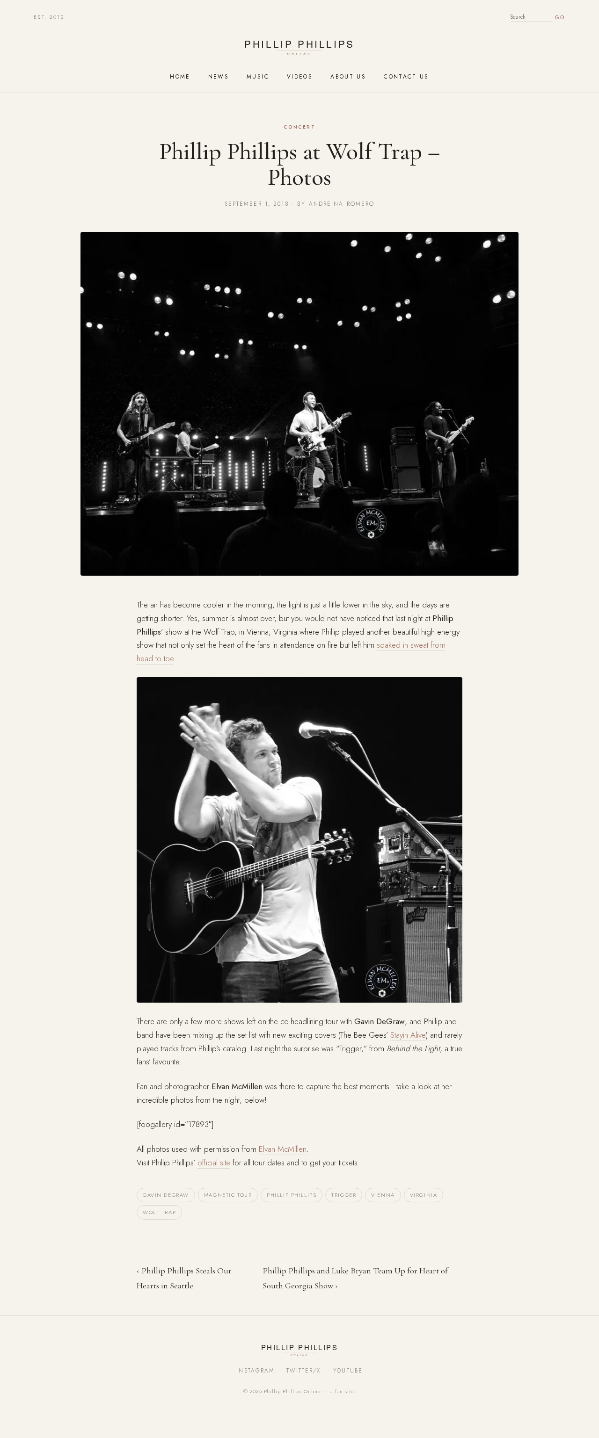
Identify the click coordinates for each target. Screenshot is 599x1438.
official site (213, 1162)
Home (180, 76)
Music (258, 76)
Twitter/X (303, 1370)
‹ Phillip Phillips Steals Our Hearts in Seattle (184, 1277)
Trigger (343, 1195)
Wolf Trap (159, 1212)
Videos (300, 76)
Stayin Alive (408, 1035)
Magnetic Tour (228, 1195)
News (218, 76)
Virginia (424, 1195)
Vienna (382, 1195)
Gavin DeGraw (166, 1195)
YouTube (348, 1370)
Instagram (255, 1370)
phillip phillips (291, 1195)
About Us (348, 76)
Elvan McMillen (283, 1149)
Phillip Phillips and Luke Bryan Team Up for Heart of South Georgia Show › (355, 1277)
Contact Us (406, 76)
